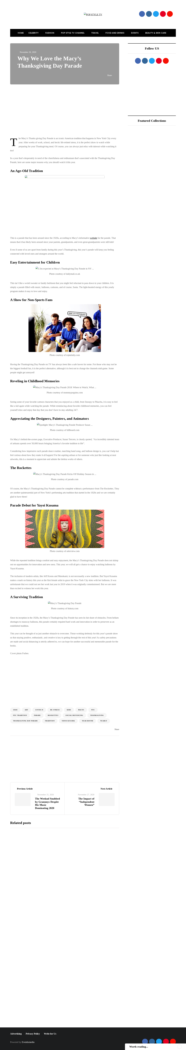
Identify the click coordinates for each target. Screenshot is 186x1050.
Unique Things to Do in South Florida (160, 185)
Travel (95, 32)
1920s (15, 710)
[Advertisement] (71, 110)
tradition (50, 721)
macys (81, 710)
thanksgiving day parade (25, 721)
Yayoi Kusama (68, 721)
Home (21, 32)
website (93, 238)
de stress (55, 710)
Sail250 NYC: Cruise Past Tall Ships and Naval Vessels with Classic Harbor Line (89, 857)
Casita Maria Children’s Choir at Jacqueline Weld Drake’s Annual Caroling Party (86, 952)
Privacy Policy (33, 1033)
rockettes (53, 715)
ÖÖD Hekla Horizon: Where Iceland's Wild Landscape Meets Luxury (161, 153)
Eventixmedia (28, 1042)
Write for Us (50, 1033)
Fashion (50, 32)
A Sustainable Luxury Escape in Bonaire (159, 169)
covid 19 (39, 710)
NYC (93, 710)
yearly (103, 721)
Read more (71, 883)
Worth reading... (138, 1046)
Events (135, 32)
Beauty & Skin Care (156, 32)
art (26, 710)
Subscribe (86, 1025)
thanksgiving (97, 715)
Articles (41, 762)
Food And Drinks (115, 32)
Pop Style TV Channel (73, 32)
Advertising (16, 1033)
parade (37, 715)
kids (69, 710)
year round (87, 721)
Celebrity (33, 32)
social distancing (74, 715)
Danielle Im (21, 761)
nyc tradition (20, 715)
